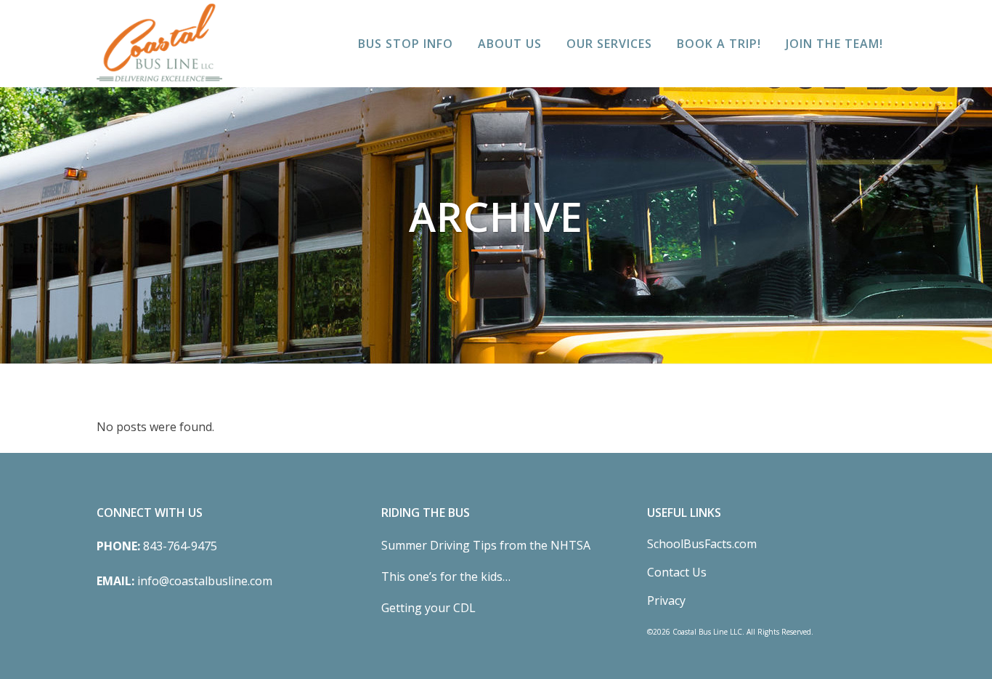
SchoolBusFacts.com (702, 544)
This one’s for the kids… (446, 576)
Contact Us (677, 572)
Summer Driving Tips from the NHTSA (485, 545)
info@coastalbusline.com (204, 581)
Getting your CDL (428, 608)
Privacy (666, 600)
